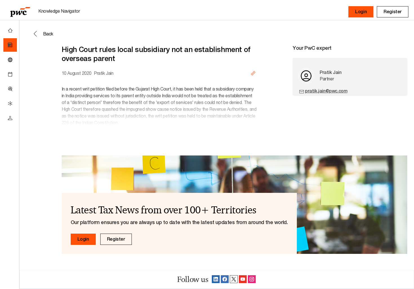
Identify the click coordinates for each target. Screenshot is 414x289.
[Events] (10, 74)
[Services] (10, 103)
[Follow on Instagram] (252, 279)
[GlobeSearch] (10, 59)
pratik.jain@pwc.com (326, 91)
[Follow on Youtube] (243, 279)
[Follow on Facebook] (225, 279)
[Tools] (10, 89)
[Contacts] (10, 118)
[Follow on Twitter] (234, 279)
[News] (10, 45)
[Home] (10, 30)
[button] (360, 11)
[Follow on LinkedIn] (216, 279)
